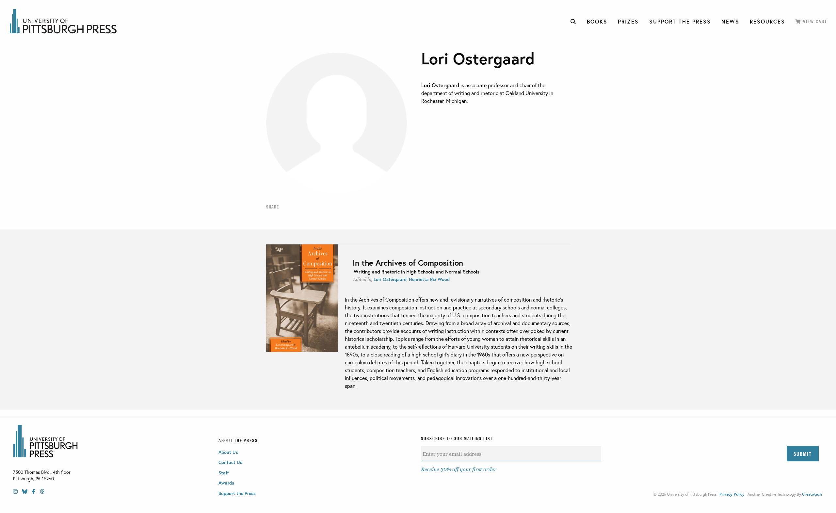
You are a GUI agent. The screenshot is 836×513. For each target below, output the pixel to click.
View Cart (814, 21)
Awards (226, 483)
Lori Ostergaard (390, 279)
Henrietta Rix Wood (429, 279)
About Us (228, 452)
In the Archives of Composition (408, 262)
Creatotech (812, 494)
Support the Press (237, 493)
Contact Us (230, 462)
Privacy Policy (732, 494)
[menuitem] (573, 21)
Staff (223, 473)
